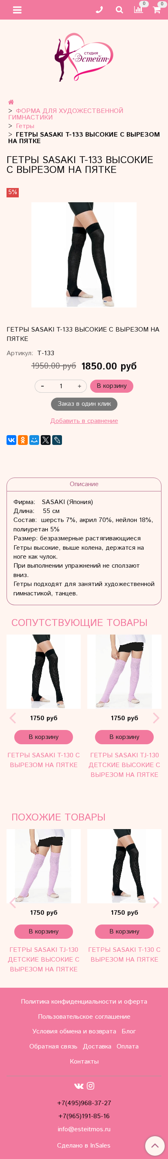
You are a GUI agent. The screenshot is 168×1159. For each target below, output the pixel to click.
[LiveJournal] (57, 440)
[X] (46, 440)
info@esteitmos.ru (84, 1129)
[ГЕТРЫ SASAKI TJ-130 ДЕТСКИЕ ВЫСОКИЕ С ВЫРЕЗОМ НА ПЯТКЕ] (124, 672)
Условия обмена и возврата (74, 1031)
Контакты (84, 1061)
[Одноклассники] (23, 440)
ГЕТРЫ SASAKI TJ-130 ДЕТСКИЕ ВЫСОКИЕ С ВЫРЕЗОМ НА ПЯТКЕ (124, 765)
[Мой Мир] (34, 440)
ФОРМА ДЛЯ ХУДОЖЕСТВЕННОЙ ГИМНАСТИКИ (65, 114)
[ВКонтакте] (11, 440)
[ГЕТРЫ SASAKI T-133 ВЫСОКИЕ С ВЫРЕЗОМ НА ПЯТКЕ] (84, 254)
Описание (84, 484)
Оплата (128, 1046)
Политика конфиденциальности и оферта (84, 1001)
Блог (129, 1031)
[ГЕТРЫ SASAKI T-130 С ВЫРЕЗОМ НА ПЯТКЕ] (44, 672)
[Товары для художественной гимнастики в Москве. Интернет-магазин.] (84, 55)
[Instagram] (90, 1086)
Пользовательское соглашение (84, 1017)
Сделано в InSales (84, 1146)
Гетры (25, 126)
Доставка (97, 1046)
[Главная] (11, 102)
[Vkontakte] (79, 1086)
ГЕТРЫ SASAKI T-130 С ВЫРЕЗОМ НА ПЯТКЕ (43, 760)
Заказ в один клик (84, 404)
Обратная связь (53, 1046)
